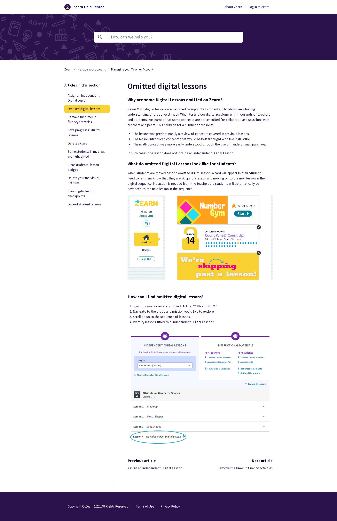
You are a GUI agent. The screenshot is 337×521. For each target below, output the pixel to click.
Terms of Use (145, 506)
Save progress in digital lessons (84, 132)
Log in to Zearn (259, 7)
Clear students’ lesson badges (83, 167)
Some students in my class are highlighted (86, 154)
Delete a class (77, 143)
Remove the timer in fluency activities (245, 468)
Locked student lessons (84, 204)
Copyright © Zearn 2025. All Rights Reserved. (98, 506)
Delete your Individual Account (83, 180)
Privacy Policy (170, 506)
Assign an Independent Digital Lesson (155, 468)
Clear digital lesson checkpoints (81, 193)
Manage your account (91, 69)
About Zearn (233, 7)
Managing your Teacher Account (132, 69)
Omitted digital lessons (84, 109)
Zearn (68, 69)
